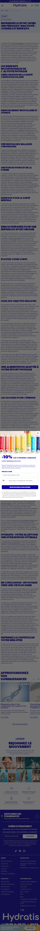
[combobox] (5, 480)
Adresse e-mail (7, 471)
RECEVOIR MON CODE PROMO (20, 487)
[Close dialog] (37, 433)
